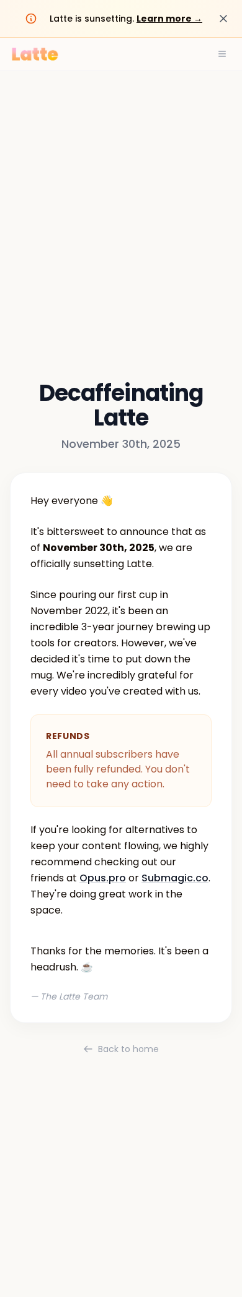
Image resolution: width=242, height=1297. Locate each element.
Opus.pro (102, 878)
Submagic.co (174, 878)
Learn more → (169, 18)
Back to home (128, 1049)
